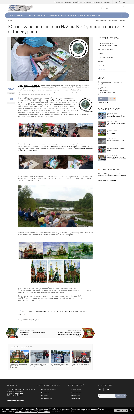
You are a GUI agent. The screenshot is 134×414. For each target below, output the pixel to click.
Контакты (44, 395)
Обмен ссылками (46, 398)
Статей (102, 89)
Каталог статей (76, 393)
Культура (101, 61)
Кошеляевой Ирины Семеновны (55, 100)
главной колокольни (67, 146)
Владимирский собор (28, 150)
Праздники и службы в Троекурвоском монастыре (107, 44)
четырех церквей (51, 146)
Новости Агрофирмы (105, 57)
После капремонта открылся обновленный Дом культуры (60, 358)
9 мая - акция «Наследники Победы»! (81, 358)
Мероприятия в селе (105, 49)
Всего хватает (104, 94)
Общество (101, 65)
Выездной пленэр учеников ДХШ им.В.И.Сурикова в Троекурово (19, 359)
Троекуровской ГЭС (32, 180)
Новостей (103, 87)
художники (69, 311)
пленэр (61, 311)
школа (52, 311)
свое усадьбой (39, 106)
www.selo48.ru (16, 395)
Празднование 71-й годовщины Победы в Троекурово (33, 333)
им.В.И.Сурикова (81, 311)
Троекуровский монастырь (29, 86)
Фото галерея (75, 395)
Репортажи (102, 69)
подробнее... (113, 180)
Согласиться (121, 410)
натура (29, 311)
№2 (56, 311)
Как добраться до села (48, 389)
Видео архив (75, 398)
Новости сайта (76, 389)
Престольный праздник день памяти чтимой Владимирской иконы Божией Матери (68, 334)
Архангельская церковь (83, 148)
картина (21, 314)
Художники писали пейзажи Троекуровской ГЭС (40, 358)
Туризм (100, 53)
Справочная (45, 393)
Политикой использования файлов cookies (32, 412)
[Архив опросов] (114, 99)
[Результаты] (110, 99)
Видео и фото (104, 90)
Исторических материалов (108, 92)
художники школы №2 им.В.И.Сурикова (71, 90)
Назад (11, 20)
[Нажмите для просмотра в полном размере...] (31, 130)
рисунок (45, 311)
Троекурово (37, 311)
